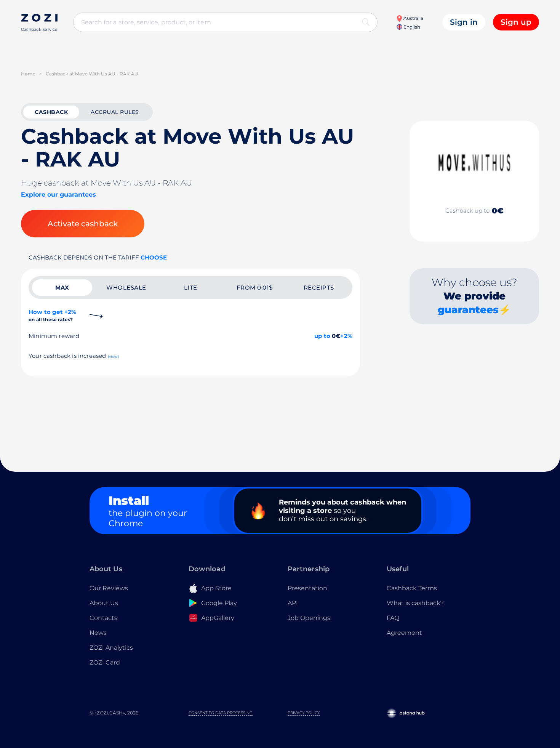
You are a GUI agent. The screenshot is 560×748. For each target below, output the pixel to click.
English (411, 27)
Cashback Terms (412, 588)
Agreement (404, 632)
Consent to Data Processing (221, 712)
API (293, 603)
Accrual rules (115, 112)
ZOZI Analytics (111, 647)
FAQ (393, 617)
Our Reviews (109, 588)
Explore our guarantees (58, 194)
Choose (154, 257)
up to (322, 336)
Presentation (307, 588)
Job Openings (309, 617)
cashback (51, 112)
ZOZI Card (105, 662)
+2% (346, 336)
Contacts (103, 617)
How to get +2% (52, 315)
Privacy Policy (304, 712)
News (98, 632)
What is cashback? (415, 603)
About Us (104, 603)
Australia (412, 18)
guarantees (468, 310)
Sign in (464, 22)
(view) (113, 356)
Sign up (516, 22)
